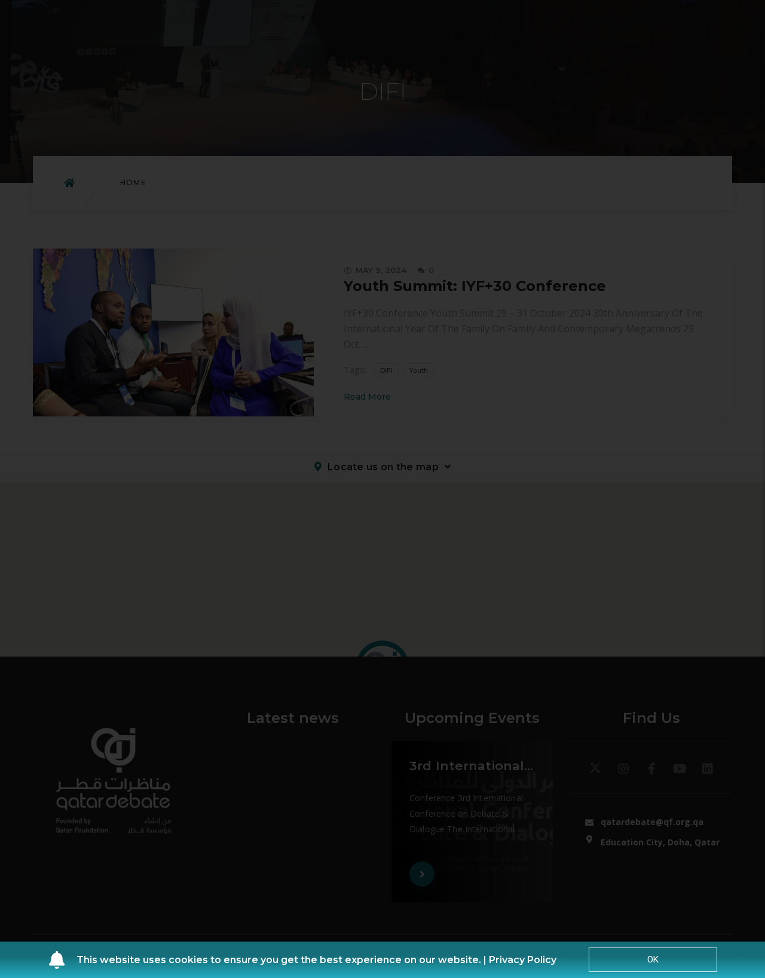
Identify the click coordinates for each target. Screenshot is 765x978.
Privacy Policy (522, 959)
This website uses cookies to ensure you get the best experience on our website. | (282, 959)
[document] (382, 489)
